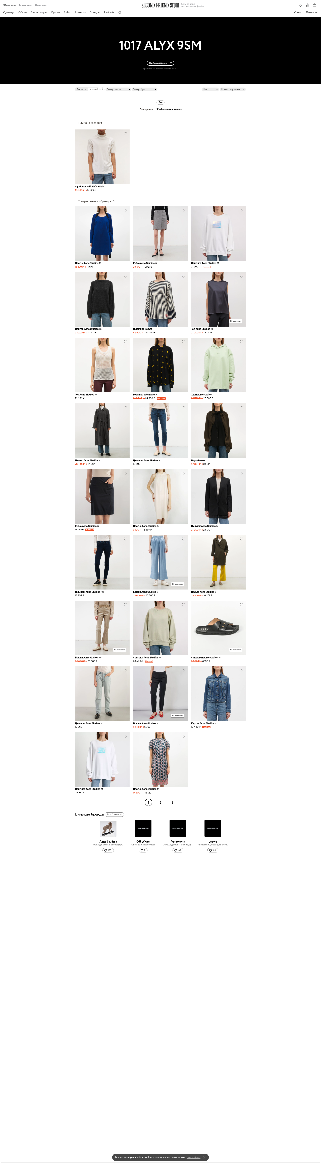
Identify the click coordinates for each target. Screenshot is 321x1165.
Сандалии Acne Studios (204, 658)
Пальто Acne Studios (86, 460)
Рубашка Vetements (144, 395)
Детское (40, 5)
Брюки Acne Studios (144, 592)
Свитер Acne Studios (86, 329)
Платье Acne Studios (86, 263)
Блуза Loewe (198, 460)
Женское (9, 5)
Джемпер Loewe (142, 329)
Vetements (178, 842)
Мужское (25, 5)
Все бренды (114, 814)
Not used (93, 89)
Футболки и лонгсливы (169, 109)
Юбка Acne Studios (143, 263)
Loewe (212, 842)
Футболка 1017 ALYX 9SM (88, 186)
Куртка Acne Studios (202, 723)
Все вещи (81, 89)
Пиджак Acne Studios (203, 526)
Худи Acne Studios (201, 395)
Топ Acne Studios (200, 329)
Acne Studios (108, 842)
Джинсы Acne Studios (145, 460)
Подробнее (193, 1157)
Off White (143, 842)
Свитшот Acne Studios (203, 263)
